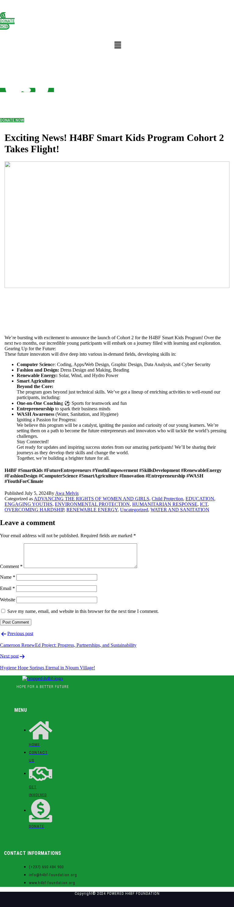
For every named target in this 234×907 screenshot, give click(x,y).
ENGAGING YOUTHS (28, 504)
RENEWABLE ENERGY (92, 509)
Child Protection (167, 498)
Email (7, 588)
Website (7, 599)
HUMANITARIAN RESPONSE (164, 504)
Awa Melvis (67, 493)
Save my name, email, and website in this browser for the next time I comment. (83, 611)
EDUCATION (200, 498)
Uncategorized (134, 509)
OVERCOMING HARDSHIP (34, 509)
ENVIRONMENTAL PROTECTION (92, 504)
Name (7, 577)
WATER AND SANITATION (180, 509)
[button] (118, 45)
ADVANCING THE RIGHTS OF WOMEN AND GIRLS (91, 498)
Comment (11, 566)
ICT (203, 504)
